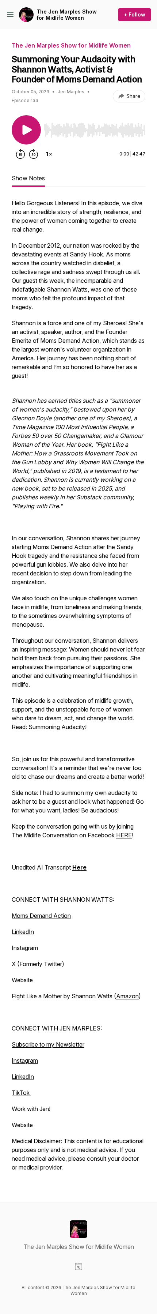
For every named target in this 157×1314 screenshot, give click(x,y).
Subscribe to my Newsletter (48, 1044)
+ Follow (134, 14)
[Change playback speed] (49, 154)
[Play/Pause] (26, 129)
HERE (124, 835)
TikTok (21, 1092)
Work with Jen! (32, 1108)
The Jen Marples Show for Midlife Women (67, 14)
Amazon (127, 996)
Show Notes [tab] (28, 178)
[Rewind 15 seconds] (20, 154)
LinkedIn (23, 931)
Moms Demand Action (41, 915)
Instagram (25, 947)
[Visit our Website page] (78, 1266)
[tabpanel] (78, 689)
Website (22, 980)
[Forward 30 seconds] (33, 154)
